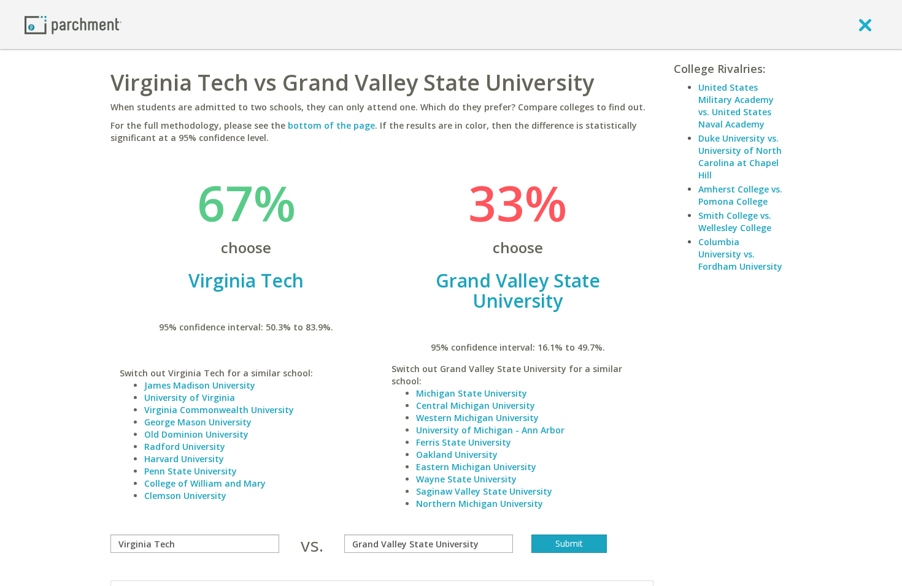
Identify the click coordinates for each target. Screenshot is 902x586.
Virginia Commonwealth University (219, 410)
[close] (865, 24)
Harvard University (184, 459)
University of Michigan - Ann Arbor (490, 430)
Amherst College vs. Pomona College (740, 195)
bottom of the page (331, 125)
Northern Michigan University (479, 503)
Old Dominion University (196, 434)
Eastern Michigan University (476, 467)
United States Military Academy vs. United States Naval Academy (736, 106)
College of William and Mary (205, 483)
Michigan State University (471, 393)
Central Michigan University (475, 405)
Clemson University (185, 495)
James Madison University (199, 385)
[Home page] (73, 24)
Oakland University (457, 454)
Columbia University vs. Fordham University (740, 254)
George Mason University (198, 422)
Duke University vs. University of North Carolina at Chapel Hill (740, 156)
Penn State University (190, 471)
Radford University (184, 446)
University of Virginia (189, 397)
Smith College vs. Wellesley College (734, 222)
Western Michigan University (477, 418)
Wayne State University (466, 479)
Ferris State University (463, 442)
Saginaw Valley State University (484, 491)
